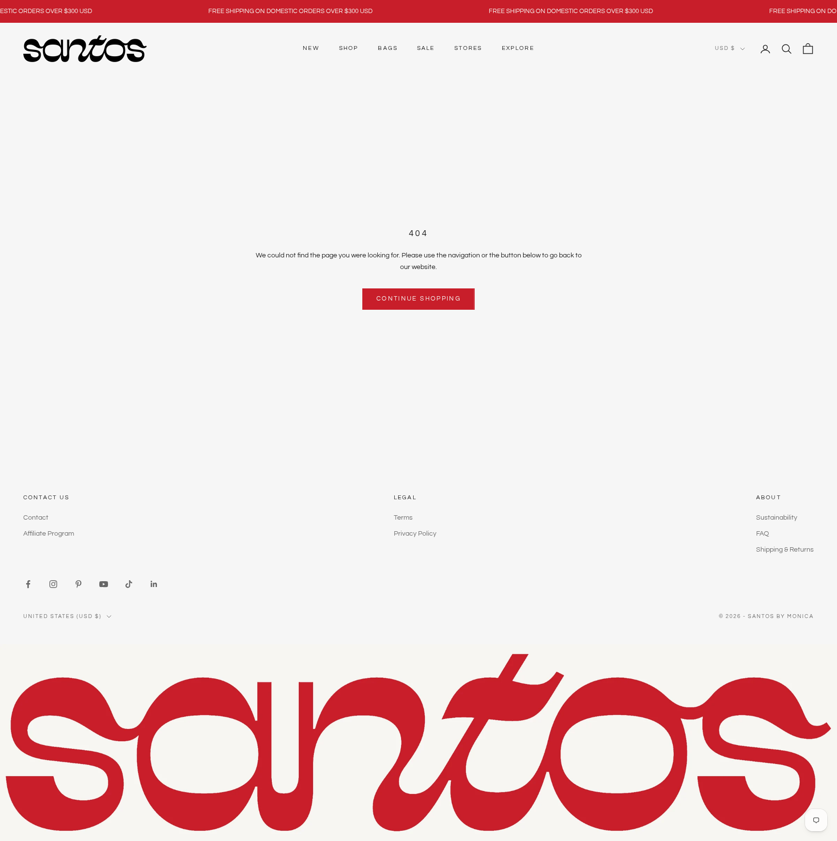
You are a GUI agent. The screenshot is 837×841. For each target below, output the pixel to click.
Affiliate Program (48, 533)
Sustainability (776, 517)
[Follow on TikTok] (129, 584)
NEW (311, 48)
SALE (426, 48)
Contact (35, 517)
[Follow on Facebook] (28, 584)
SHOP (349, 48)
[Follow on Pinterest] (78, 584)
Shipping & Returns (785, 549)
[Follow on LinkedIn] (154, 584)
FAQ (762, 533)
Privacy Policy (415, 533)
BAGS (388, 48)
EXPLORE (518, 48)
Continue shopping (418, 298)
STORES (468, 48)
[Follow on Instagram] (53, 584)
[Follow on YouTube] (103, 584)
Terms (403, 517)
